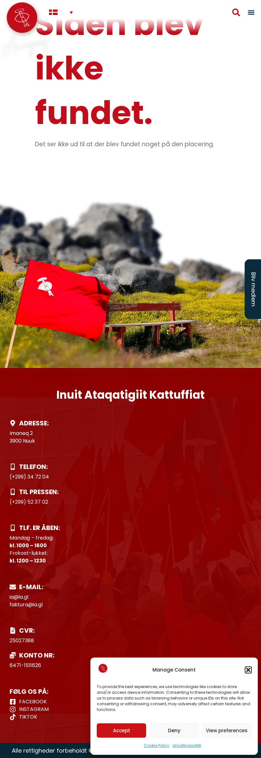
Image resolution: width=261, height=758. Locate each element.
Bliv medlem (253, 289)
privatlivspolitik (187, 745)
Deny (174, 730)
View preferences (227, 730)
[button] (248, 670)
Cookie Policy (156, 745)
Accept (121, 730)
